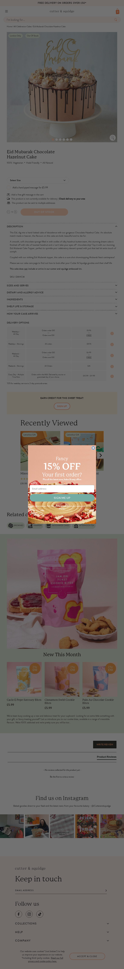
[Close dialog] (93, 447)
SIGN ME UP (62, 497)
